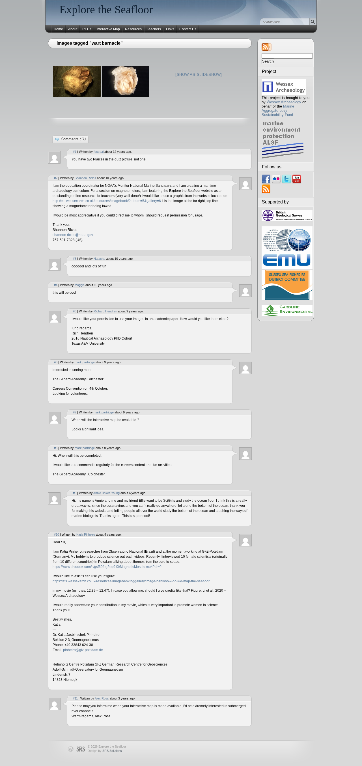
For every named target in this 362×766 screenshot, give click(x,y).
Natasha (99, 258)
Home (58, 29)
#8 (55, 448)
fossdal (99, 151)
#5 (74, 311)
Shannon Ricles (85, 178)
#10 (56, 534)
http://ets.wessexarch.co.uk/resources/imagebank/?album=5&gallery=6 (107, 201)
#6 (55, 362)
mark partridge (85, 362)
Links (170, 29)
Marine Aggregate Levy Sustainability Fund (278, 110)
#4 (55, 285)
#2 (55, 178)
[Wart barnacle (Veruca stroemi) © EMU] (126, 81)
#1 (74, 151)
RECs (86, 29)
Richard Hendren (105, 311)
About (72, 29)
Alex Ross (102, 698)
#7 (74, 412)
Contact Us (187, 29)
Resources (133, 29)
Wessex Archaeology (284, 102)
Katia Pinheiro (85, 534)
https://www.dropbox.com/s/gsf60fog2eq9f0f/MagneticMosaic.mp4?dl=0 (107, 567)
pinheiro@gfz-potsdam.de (83, 650)
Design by (105, 750)
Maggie (80, 285)
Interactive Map (108, 29)
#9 (74, 493)
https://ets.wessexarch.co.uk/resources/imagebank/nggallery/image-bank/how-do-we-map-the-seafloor (131, 581)
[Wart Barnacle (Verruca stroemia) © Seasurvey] (77, 81)
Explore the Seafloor (106, 9)
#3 (74, 258)
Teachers (154, 29)
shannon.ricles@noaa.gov (73, 235)
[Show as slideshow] (198, 74)
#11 (75, 698)
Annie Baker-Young (106, 493)
